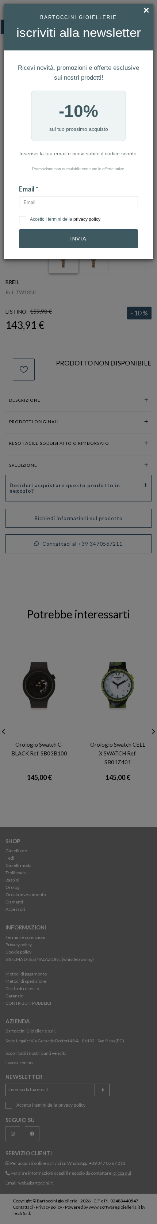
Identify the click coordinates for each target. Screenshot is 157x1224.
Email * (28, 189)
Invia (78, 238)
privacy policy (86, 219)
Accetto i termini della (65, 219)
